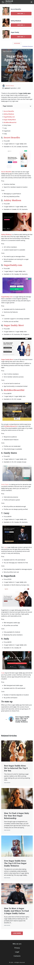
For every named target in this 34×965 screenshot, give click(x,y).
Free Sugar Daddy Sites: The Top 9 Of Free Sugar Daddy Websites (15, 863)
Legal (17, 952)
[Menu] (31, 2)
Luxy (5, 547)
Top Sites (9, 49)
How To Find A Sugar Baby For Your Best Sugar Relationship (16, 815)
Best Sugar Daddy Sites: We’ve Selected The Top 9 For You (15, 768)
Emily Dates (5, 484)
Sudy (2, 673)
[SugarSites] (7, 2)
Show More (17, 43)
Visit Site (20, 13)
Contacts (17, 956)
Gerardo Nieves (10, 85)
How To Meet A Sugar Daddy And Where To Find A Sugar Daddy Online (16, 911)
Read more (7, 782)
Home (4, 49)
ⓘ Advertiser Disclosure (27, 46)
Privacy (17, 948)
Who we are (17, 944)
